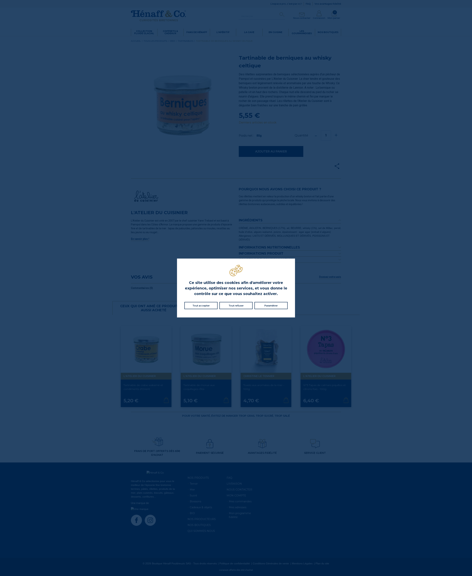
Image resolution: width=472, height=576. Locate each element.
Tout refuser (236, 305)
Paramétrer (271, 305)
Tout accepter (201, 305)
